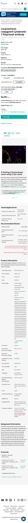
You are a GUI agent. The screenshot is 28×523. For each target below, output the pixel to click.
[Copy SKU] (16, 89)
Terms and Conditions (11, 508)
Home (2, 20)
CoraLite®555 (19, 82)
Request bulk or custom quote (17, 111)
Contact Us (6, 506)
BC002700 (16, 299)
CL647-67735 (7, 185)
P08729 (16, 398)
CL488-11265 (19, 186)
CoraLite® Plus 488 (19, 78)
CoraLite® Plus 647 (7, 82)
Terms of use (21, 506)
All (9, 133)
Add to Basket (6, 116)
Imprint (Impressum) (15, 510)
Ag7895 (20, 283)
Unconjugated (7, 78)
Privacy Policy (13, 506)
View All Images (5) (14, 193)
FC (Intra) (7, 135)
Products (8, 20)
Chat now (23, 14)
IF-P (13, 133)
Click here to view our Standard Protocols (12, 477)
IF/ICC (17, 133)
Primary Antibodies (17, 20)
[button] (23, 519)
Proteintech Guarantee (6, 123)
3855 (15, 366)
